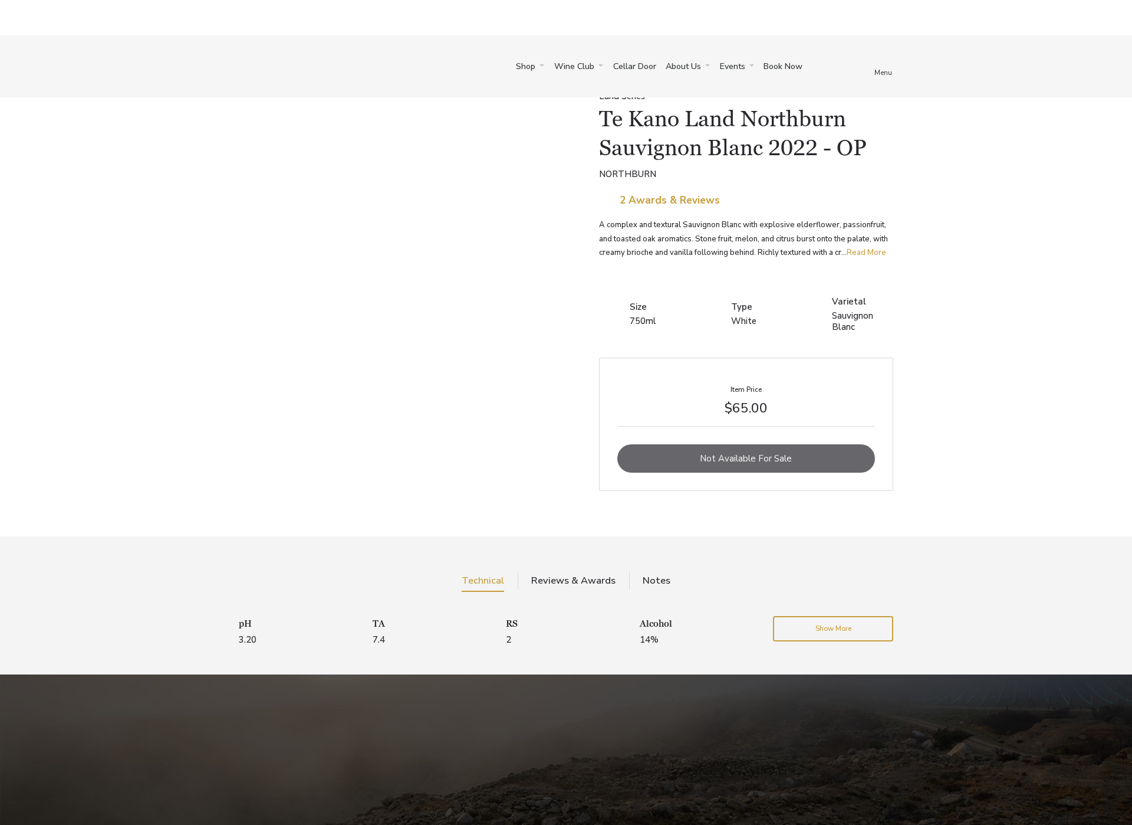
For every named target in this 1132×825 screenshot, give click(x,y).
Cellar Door (634, 66)
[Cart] (827, 66)
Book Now (783, 66)
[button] (530, 66)
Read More (866, 252)
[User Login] (858, 66)
